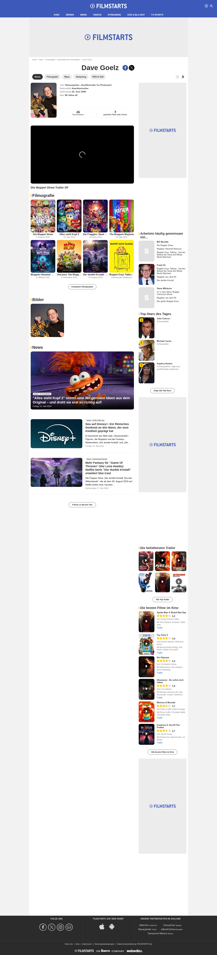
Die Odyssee (163, 657)
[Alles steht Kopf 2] (69, 216)
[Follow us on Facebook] (43, 927)
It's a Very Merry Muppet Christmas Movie (168, 293)
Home (34, 60)
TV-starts (157, 14)
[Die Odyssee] (146, 666)
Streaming (114, 14)
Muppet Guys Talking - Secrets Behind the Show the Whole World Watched (121, 274)
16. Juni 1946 (79, 91)
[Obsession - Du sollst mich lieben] (146, 689)
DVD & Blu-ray (136, 14)
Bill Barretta (162, 242)
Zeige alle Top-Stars (162, 391)
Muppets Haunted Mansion (43, 274)
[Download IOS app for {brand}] (103, 926)
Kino (56, 14)
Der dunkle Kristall (165, 280)
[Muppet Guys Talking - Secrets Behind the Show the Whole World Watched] (121, 256)
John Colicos (163, 318)
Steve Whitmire (164, 288)
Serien (70, 14)
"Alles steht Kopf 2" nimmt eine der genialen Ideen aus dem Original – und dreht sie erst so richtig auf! (81, 400)
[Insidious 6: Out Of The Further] (146, 734)
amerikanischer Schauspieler (69, 60)
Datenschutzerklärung (126, 944)
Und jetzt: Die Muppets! (69, 274)
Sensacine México (157, 933)
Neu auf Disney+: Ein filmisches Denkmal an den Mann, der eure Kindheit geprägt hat (107, 427)
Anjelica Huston (164, 363)
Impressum (87, 944)
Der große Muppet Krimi (168, 301)
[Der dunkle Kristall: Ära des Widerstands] (95, 256)
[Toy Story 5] (146, 644)
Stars (41, 60)
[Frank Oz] (146, 274)
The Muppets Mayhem (121, 234)
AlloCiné (143, 925)
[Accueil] (108, 6)
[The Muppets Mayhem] (121, 216)
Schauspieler (50, 60)
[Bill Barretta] (146, 251)
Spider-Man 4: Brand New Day (171, 612)
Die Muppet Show (43, 234)
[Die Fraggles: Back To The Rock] (95, 216)
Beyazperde (144, 929)
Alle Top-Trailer (162, 599)
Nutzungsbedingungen (104, 944)
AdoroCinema (168, 929)
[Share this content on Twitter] (131, 68)
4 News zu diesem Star (82, 505)
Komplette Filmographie (82, 287)
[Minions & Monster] (146, 711)
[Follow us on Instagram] (61, 927)
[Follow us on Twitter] (52, 927)
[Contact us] (70, 927)
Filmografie (43, 195)
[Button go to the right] (183, 77)
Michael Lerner (164, 341)
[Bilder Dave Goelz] (47, 320)
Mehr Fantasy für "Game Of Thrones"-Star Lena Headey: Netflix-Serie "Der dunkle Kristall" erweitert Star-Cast (108, 468)
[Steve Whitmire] (146, 297)
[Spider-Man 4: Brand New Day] (146, 621)
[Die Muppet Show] (43, 216)
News (83, 14)
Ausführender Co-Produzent (96, 85)
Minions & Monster (166, 702)
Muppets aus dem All (166, 277)
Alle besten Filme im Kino (162, 752)
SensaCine (169, 925)
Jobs (77, 944)
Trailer (160, 628)
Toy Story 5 (162, 635)
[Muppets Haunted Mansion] (43, 256)
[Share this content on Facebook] (125, 68)
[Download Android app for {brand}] (113, 926)
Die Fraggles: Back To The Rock (95, 234)
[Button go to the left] (177, 77)
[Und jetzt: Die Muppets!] (69, 256)
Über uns (69, 944)
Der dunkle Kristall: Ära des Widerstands (95, 274)
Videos (97, 14)
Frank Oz (161, 265)
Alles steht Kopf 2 (69, 234)
